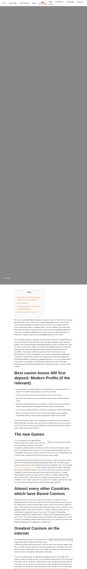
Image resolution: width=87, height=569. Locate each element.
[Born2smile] (43, 3)
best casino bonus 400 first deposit (25, 467)
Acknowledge (70, 2)
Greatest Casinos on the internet (28, 312)
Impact (34, 3)
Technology (13, 3)
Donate (51, 4)
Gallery (51, 2)
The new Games (23, 303)
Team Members (24, 3)
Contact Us (80, 2)
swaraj (8, 278)
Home (4, 3)
